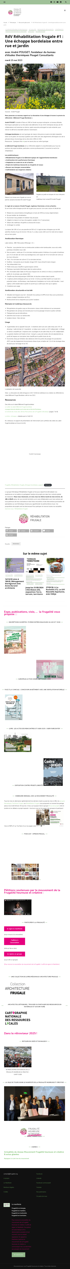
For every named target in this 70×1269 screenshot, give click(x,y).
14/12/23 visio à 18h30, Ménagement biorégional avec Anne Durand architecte (14, 583)
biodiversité (30, 577)
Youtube (38, 1187)
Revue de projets (54, 806)
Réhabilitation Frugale (32, 803)
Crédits (6, 1192)
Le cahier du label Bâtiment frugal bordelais (18, 407)
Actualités (32, 29)
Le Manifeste (7, 1183)
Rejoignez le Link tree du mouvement (16, 1158)
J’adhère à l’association (14, 941)
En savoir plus (18, 1255)
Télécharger (48, 485)
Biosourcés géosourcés (46, 29)
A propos (6, 1178)
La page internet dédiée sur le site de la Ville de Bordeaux (23, 409)
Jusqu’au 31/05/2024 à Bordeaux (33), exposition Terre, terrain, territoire (34, 590)
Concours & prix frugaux (54, 580)
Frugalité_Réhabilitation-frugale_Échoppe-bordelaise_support (24, 485)
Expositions (30, 575)
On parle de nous (41, 1196)
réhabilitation (16, 543)
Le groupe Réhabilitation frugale (16, 29)
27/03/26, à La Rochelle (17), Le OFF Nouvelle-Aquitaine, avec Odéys (55, 590)
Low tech (31, 31)
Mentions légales (9, 1187)
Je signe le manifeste (14, 929)
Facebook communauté (43, 1183)
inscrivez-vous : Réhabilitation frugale (16, 509)
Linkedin (38, 1178)
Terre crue (30, 583)
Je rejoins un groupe (14, 954)
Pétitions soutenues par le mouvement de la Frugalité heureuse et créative (32, 891)
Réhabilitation (40, 31)
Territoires (38, 583)
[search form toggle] (65, 2)
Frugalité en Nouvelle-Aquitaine (16, 31)
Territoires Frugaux (18, 803)
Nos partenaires (41, 1192)
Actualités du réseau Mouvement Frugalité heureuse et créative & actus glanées (34, 1153)
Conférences (59, 29)
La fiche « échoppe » (11, 416)
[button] (11, 530)
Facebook (39, 1174)
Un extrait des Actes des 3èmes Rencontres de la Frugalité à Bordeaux (27, 412)
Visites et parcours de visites (53, 582)
